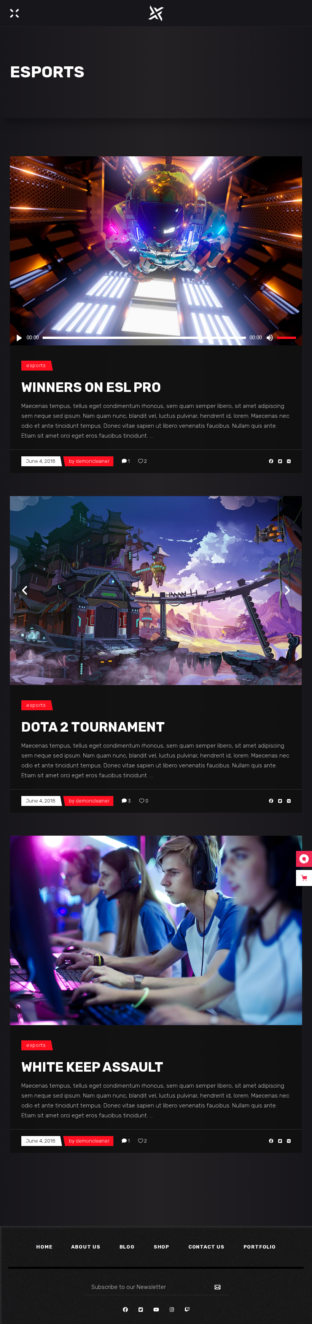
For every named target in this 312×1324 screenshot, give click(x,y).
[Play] (19, 337)
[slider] (287, 337)
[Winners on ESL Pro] (156, 250)
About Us (85, 1247)
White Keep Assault (92, 1067)
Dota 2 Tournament (93, 727)
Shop (161, 1247)
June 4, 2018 (41, 461)
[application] (156, 337)
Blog (127, 1247)
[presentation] (25, 590)
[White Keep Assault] (156, 930)
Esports (36, 365)
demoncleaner (93, 461)
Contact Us (206, 1247)
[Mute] (269, 337)
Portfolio (260, 1247)
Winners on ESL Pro (91, 387)
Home (44, 1247)
